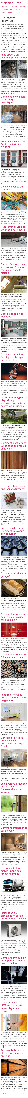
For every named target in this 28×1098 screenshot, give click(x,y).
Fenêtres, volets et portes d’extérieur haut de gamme (14, 697)
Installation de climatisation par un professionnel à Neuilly (13, 915)
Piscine (10, 12)
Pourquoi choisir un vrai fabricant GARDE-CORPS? (14, 144)
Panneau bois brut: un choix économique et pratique (13, 1053)
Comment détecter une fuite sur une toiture (14, 656)
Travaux (18, 9)
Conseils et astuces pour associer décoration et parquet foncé (13, 742)
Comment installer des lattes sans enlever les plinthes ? (13, 445)
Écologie (14, 6)
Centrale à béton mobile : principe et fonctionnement (11, 871)
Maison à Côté (11, 3)
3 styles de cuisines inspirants (12, 315)
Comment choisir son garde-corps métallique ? (13, 99)
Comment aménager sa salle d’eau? (14, 829)
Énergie (4, 12)
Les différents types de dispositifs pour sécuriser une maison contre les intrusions (14, 401)
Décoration (5, 6)
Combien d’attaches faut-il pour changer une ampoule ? (12, 357)
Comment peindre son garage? (13, 575)
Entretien (22, 6)
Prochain (24, 1093)
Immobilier (5, 9)
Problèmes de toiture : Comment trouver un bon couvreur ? (13, 531)
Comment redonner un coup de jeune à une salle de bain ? (13, 617)
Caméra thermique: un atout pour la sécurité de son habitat (13, 960)
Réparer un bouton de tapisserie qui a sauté (13, 228)
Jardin (12, 9)
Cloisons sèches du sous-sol (12, 188)
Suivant (3, 1093)
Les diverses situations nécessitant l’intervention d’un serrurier (14, 788)
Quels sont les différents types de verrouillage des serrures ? (11, 1007)
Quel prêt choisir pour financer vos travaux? (13, 487)
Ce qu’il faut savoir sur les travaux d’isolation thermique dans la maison (13, 268)
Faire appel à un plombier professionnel (14, 56)
